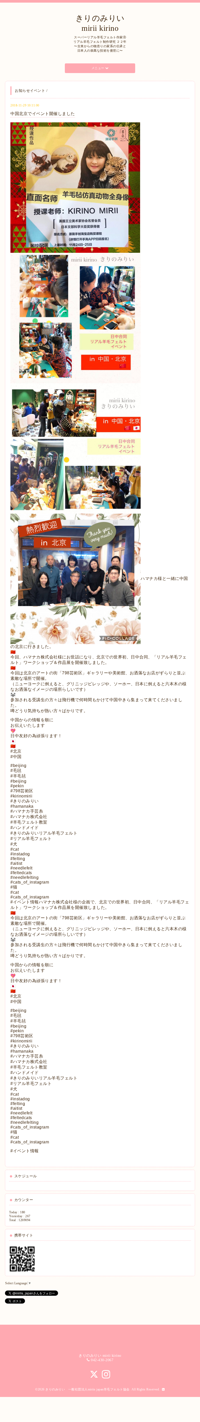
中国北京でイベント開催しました (42, 113)
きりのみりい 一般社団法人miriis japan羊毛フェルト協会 (87, 1389)
